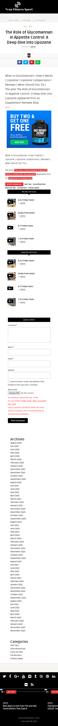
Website (11, 370)
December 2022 (17, 588)
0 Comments (40, 20)
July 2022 (14, 604)
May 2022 (14, 611)
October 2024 (16, 515)
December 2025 (17, 469)
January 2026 (16, 466)
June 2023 (14, 568)
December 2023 (17, 548)
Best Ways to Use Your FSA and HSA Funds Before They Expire (20, 707)
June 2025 (14, 489)
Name (11, 347)
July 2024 (14, 525)
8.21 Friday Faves (26, 200)
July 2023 (14, 565)
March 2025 (15, 499)
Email (11, 358)
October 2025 (16, 476)
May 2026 (14, 453)
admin (33, 47)
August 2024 (16, 522)
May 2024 (14, 532)
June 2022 (14, 607)
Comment (12, 325)
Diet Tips (28, 184)
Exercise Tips (10, 188)
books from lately (26, 213)
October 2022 (16, 594)
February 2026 (17, 462)
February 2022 (17, 621)
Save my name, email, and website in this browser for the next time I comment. (26, 383)
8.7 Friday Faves (25, 226)
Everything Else (39, 184)
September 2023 (18, 558)
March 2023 (15, 578)
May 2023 (14, 571)
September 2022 (18, 597)
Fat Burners (22, 188)
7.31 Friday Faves (26, 239)
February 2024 (17, 541)
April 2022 (14, 614)
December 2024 (17, 509)
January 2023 (16, 584)
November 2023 (17, 551)
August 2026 (16, 443)
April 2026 (15, 456)
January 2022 (16, 624)
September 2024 (18, 518)
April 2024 (15, 535)
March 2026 (15, 459)
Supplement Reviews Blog (20, 178)
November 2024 (17, 512)
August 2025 (16, 482)
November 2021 (17, 630)
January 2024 (16, 545)
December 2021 (17, 627)
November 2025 (17, 472)
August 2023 (16, 561)
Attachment (12, 390)
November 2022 (17, 591)
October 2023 (16, 555)
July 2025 (14, 485)
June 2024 (15, 528)
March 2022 (15, 617)
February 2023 (17, 581)
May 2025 (14, 492)
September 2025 (18, 479)
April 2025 (14, 495)
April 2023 (14, 574)
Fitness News (33, 188)
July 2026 (14, 446)
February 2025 (17, 502)
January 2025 (16, 505)
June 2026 (15, 449)
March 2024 (15, 538)
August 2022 (16, 601)
